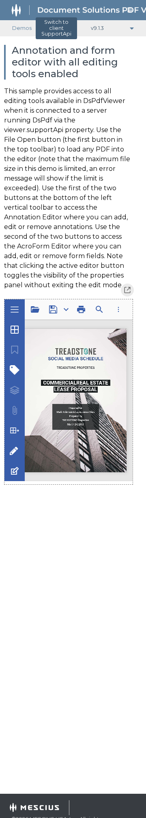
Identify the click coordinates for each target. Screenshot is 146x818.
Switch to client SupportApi (56, 28)
